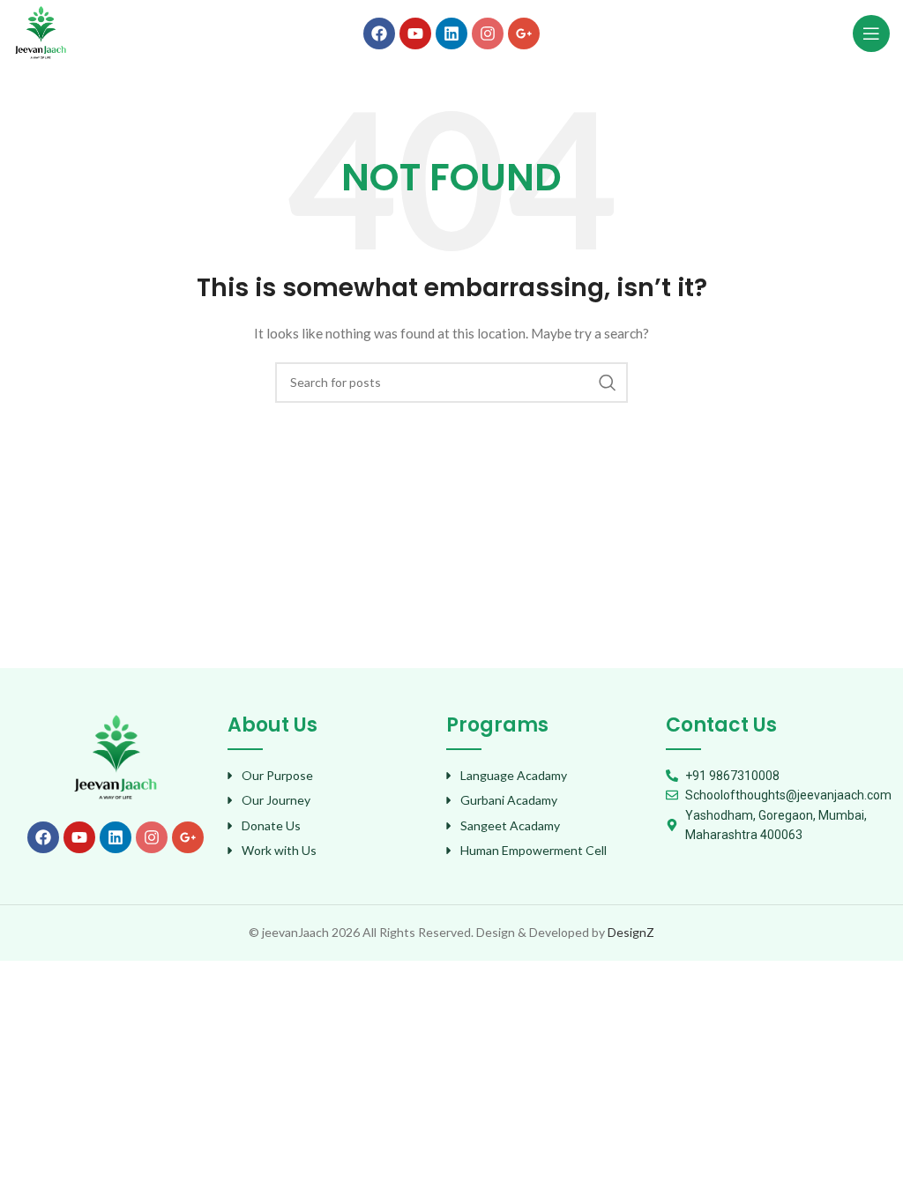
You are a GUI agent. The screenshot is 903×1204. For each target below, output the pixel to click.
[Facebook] (379, 33)
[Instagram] (488, 33)
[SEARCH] (607, 382)
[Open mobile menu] (871, 33)
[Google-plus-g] (524, 33)
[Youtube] (415, 33)
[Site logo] (40, 31)
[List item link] (328, 775)
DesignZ (631, 932)
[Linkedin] (451, 33)
